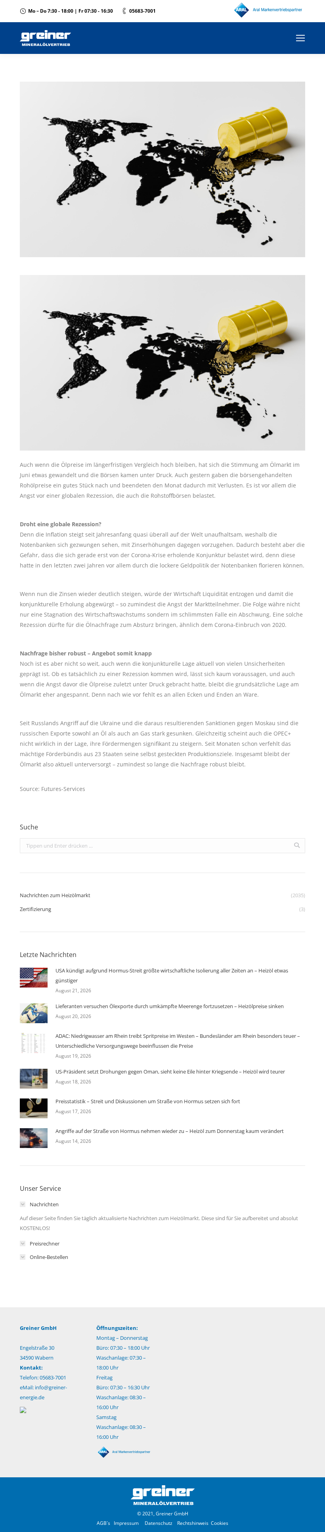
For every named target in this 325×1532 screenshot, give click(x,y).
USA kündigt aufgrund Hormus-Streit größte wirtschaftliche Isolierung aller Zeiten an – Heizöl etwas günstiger (171, 975)
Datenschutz (158, 1523)
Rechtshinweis (192, 1523)
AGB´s (103, 1523)
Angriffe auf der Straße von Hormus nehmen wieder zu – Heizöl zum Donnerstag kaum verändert (169, 1131)
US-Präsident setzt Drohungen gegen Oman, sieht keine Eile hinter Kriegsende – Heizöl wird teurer (170, 1071)
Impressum (126, 1523)
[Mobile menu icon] (300, 38)
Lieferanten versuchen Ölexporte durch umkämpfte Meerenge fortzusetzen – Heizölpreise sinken (169, 1006)
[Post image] (34, 978)
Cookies (219, 1523)
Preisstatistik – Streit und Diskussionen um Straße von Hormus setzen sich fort (147, 1101)
